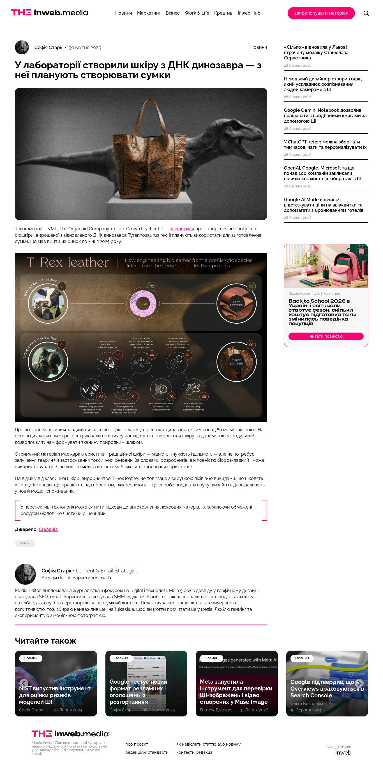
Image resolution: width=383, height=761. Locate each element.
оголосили (182, 228)
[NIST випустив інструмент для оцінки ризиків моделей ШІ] (56, 683)
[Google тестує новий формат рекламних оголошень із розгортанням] (146, 683)
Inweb (343, 752)
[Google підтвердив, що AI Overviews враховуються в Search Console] (327, 683)
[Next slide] (359, 683)
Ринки (25, 543)
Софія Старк (56, 571)
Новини (258, 47)
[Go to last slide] (23, 683)
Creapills (48, 529)
